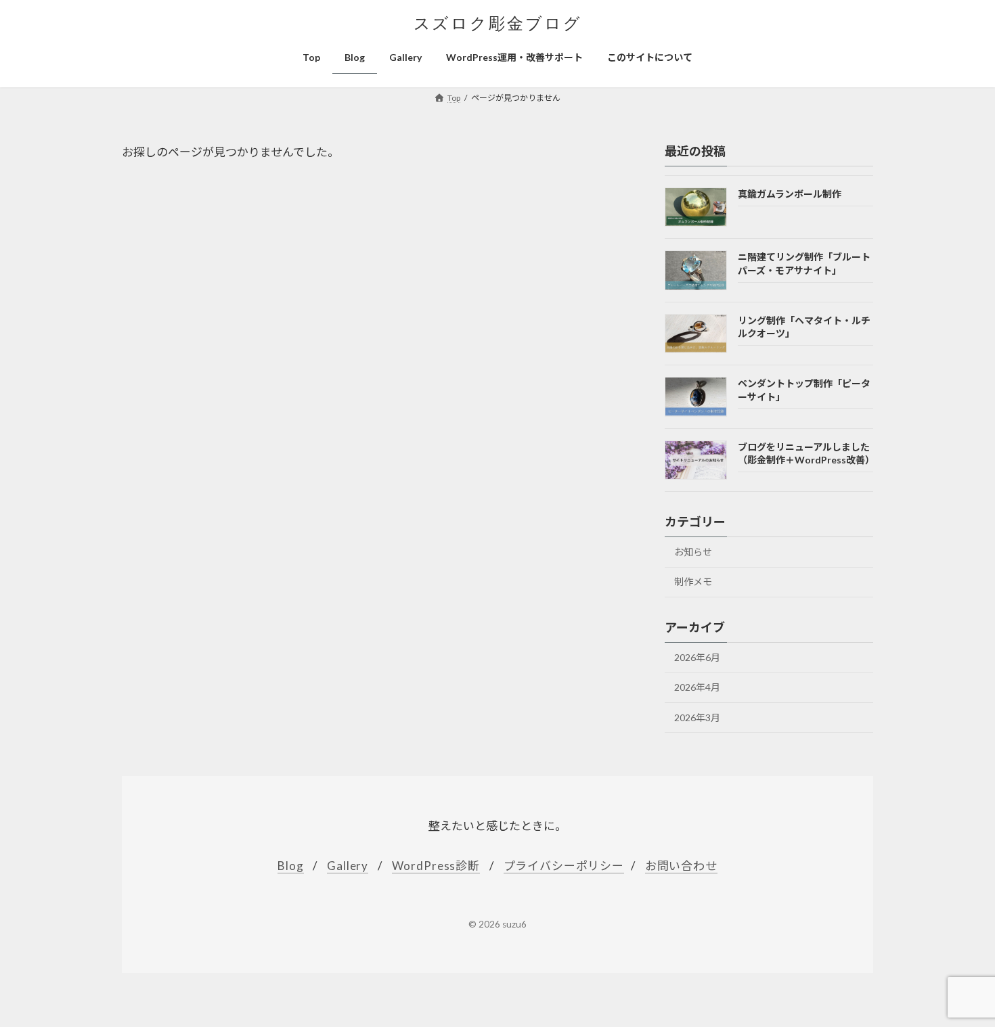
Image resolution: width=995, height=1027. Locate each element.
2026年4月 (697, 687)
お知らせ (693, 551)
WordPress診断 (436, 866)
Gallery (347, 866)
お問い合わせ (681, 866)
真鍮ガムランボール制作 (789, 194)
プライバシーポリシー (564, 866)
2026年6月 (697, 657)
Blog (290, 866)
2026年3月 (697, 717)
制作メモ (693, 582)
